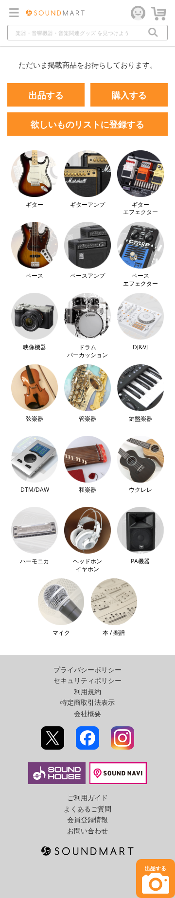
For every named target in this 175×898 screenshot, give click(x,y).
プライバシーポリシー (87, 669)
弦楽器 (34, 418)
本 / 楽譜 (114, 632)
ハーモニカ (34, 561)
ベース (34, 275)
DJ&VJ (140, 347)
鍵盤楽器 (140, 418)
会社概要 (87, 713)
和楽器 (87, 489)
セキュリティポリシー (87, 680)
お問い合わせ (87, 830)
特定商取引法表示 (87, 702)
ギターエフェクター (140, 208)
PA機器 (140, 561)
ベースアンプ (87, 275)
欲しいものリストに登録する (87, 124)
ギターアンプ (87, 204)
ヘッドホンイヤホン (87, 565)
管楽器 (87, 418)
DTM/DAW (34, 489)
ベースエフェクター (140, 279)
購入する (129, 95)
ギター (34, 204)
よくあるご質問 (87, 808)
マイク (61, 632)
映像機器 (34, 347)
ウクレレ (140, 489)
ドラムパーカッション (87, 351)
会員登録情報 (87, 819)
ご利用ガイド (87, 797)
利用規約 (87, 691)
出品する (46, 95)
